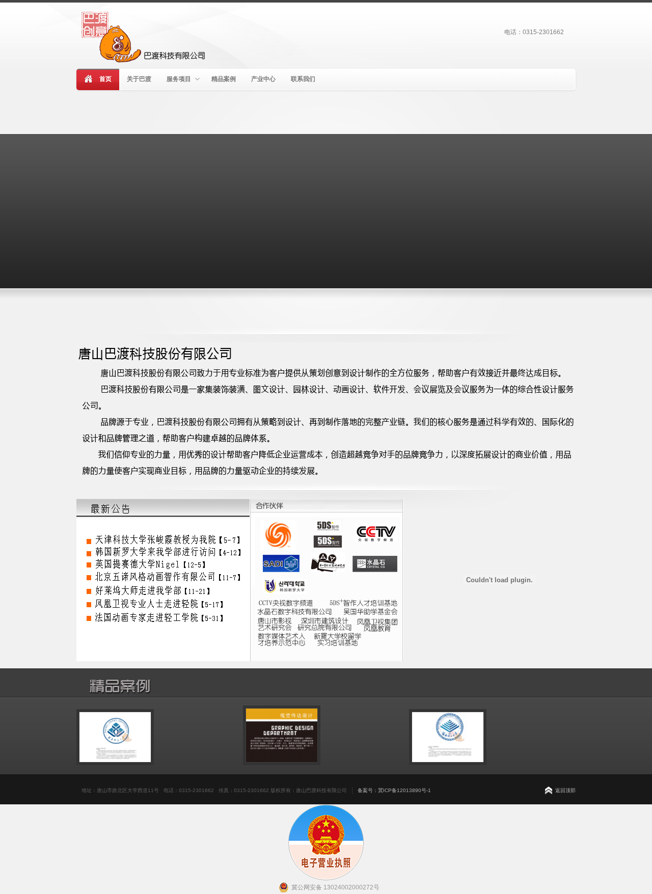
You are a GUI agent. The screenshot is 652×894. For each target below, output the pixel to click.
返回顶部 (565, 790)
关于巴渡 (139, 79)
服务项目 (179, 79)
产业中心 (263, 79)
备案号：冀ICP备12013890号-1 (394, 790)
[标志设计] (115, 770)
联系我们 (303, 79)
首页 (105, 79)
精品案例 (223, 79)
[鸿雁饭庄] (281, 770)
